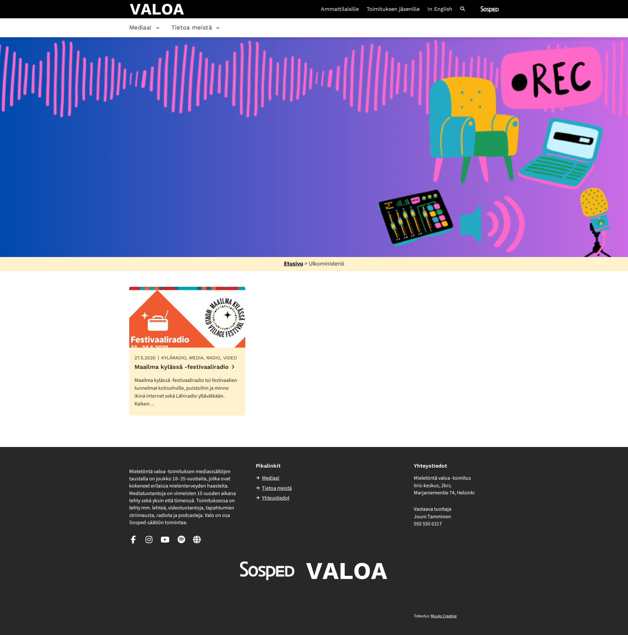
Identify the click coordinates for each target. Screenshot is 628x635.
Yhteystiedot (275, 498)
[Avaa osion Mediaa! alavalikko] (157, 28)
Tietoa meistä (191, 27)
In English (439, 9)
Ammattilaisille (340, 9)
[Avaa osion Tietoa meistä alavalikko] (218, 28)
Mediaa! (140, 27)
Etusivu (293, 264)
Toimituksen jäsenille (393, 9)
